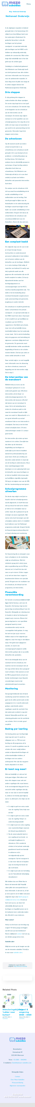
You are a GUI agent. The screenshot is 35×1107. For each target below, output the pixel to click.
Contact (17, 1076)
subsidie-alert (18, 952)
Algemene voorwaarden (17, 1086)
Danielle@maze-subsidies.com (21, 1063)
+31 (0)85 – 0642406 (19, 1060)
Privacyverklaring (17, 1082)
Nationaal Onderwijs (19, 11)
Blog (10, 11)
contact (19, 934)
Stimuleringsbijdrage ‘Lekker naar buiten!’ (13, 1012)
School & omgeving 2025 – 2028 (25, 1012)
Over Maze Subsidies (17, 1079)
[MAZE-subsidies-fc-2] (11, 2)
